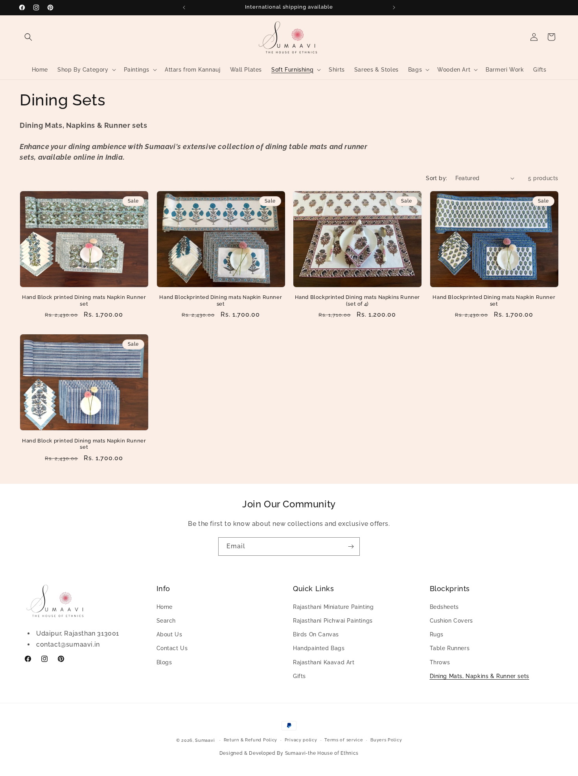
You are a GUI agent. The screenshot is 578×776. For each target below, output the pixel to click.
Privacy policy (301, 740)
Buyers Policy (386, 740)
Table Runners (450, 648)
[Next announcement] (394, 7)
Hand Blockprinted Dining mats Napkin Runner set (220, 300)
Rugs (437, 634)
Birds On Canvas (316, 634)
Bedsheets (444, 607)
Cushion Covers (451, 620)
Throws (440, 662)
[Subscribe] (350, 546)
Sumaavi (205, 740)
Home (164, 607)
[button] (28, 37)
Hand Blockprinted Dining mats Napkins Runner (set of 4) (357, 300)
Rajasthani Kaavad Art (324, 662)
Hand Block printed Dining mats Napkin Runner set (84, 300)
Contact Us (172, 648)
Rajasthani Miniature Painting (333, 607)
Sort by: (436, 178)
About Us (169, 634)
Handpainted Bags (319, 648)
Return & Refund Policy (250, 740)
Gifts (299, 676)
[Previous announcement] (184, 7)
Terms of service (343, 740)
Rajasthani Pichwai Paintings (333, 620)
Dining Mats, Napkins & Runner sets (479, 676)
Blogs (164, 662)
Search (166, 620)
